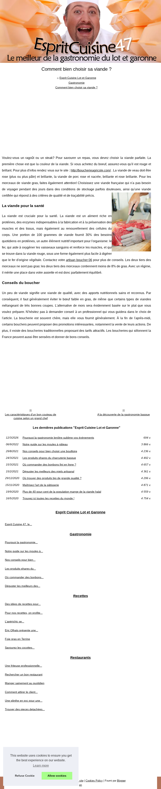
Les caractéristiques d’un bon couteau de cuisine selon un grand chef (30, 416)
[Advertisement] (76, 119)
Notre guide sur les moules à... (24, 551)
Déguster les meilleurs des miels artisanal (48, 471)
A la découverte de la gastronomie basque (123, 414)
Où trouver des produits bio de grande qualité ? (52, 478)
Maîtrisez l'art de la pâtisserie (41, 485)
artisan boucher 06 (79, 260)
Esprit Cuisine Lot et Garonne (77, 77)
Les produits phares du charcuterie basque (49, 457)
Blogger (121, 780)
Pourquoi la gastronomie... (21, 542)
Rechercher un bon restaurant (23, 674)
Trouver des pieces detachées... (25, 709)
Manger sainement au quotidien (24, 683)
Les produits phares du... (20, 568)
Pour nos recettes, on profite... (24, 612)
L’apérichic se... (14, 621)
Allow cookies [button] (57, 775)
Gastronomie (77, 82)
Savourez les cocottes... (20, 647)
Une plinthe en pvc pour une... (23, 700)
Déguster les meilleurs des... (22, 585)
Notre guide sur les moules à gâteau (45, 444)
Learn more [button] (41, 765)
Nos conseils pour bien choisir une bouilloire (50, 451)
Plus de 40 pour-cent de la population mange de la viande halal (62, 491)
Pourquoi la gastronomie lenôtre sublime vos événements (58, 437)
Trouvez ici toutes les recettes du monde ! (48, 498)
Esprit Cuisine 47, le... (18, 524)
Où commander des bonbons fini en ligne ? (49, 464)
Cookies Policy (94, 780)
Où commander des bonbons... (24, 577)
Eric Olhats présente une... (21, 630)
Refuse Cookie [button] (25, 775)
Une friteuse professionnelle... (23, 665)
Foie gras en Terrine (17, 639)
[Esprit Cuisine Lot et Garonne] (80, 31)
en (80, 785)
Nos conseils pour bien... (20, 559)
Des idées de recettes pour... (23, 604)
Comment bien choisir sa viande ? (76, 87)
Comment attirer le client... (21, 692)
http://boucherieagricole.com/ (91, 170)
